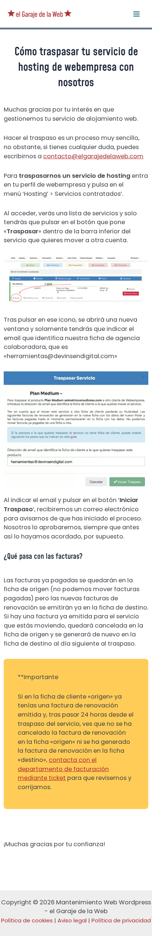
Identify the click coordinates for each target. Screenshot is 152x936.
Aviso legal (72, 920)
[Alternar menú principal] (136, 14)
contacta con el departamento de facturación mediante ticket (63, 769)
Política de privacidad (121, 920)
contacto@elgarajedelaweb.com (93, 156)
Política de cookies (27, 920)
